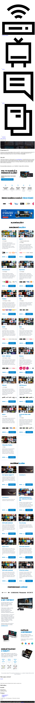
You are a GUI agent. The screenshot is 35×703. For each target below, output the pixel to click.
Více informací (12, 256)
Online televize (4, 695)
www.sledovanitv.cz (19, 159)
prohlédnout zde (4, 625)
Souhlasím (22, 702)
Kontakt (3, 696)
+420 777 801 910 (3, 138)
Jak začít (1, 678)
